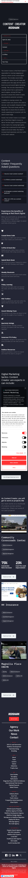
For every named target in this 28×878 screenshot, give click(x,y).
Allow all (14, 457)
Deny (14, 467)
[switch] (24, 437)
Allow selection (14, 462)
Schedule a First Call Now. (7, 2)
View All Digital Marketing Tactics (11, 477)
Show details (19, 453)
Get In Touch (14, 718)
